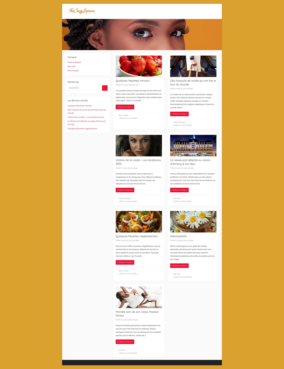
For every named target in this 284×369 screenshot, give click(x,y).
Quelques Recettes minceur (133, 80)
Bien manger (124, 115)
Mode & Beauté (179, 122)
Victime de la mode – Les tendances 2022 (86, 117)
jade (137, 85)
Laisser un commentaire (128, 118)
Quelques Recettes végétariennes (137, 236)
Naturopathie (178, 236)
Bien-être (176, 198)
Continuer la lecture (125, 107)
